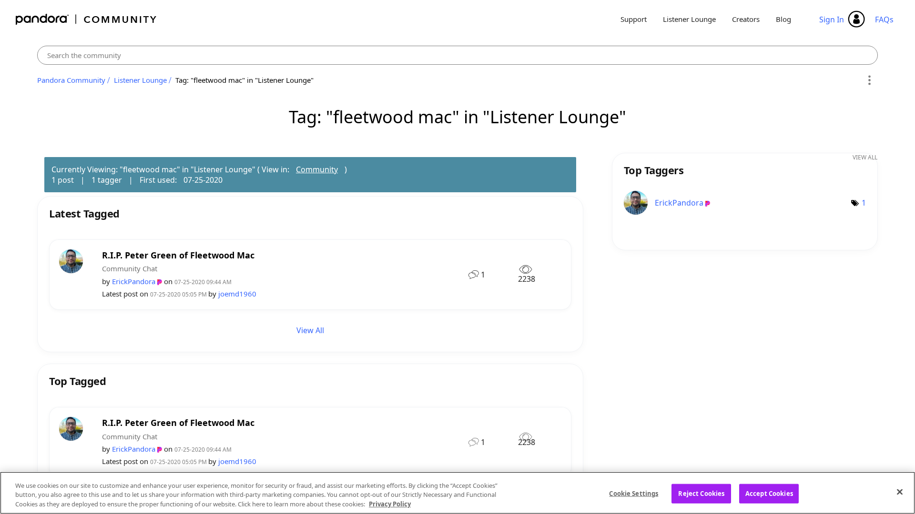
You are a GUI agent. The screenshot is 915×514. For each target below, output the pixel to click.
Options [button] (869, 80)
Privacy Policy (390, 504)
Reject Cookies (701, 493)
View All (310, 330)
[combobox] (457, 55)
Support (633, 19)
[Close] (899, 491)
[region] (457, 493)
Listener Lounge (689, 19)
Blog (783, 19)
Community (317, 169)
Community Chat (129, 268)
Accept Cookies (769, 493)
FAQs (884, 19)
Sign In (831, 19)
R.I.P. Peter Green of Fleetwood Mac (178, 255)
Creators (746, 19)
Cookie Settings (633, 493)
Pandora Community (86, 19)
